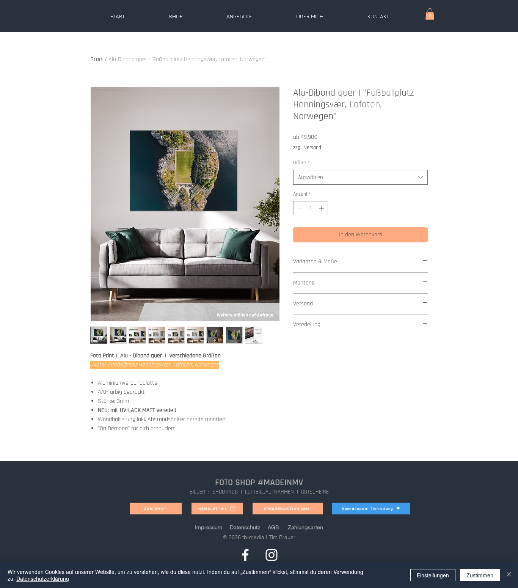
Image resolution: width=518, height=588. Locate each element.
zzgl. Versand (307, 147)
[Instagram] (271, 555)
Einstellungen (433, 575)
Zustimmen (479, 575)
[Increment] (322, 208)
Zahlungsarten (305, 527)
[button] (430, 14)
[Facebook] (245, 555)
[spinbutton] (310, 208)
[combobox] (360, 177)
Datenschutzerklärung (42, 578)
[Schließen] (508, 575)
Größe (301, 162)
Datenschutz (245, 527)
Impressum (208, 527)
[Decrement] (299, 208)
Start (96, 59)
